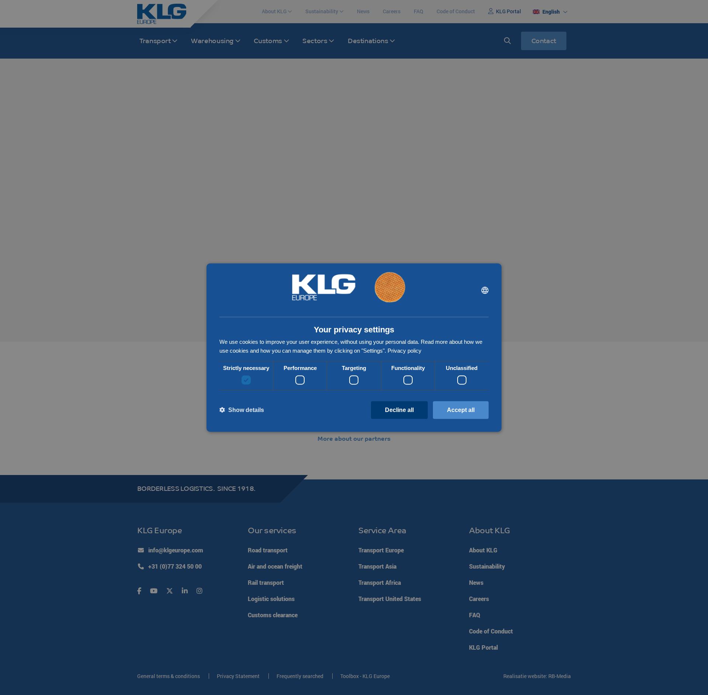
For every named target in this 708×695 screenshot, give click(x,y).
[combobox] (485, 290)
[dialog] (354, 347)
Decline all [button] (399, 409)
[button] (241, 410)
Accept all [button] (461, 409)
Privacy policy (404, 351)
